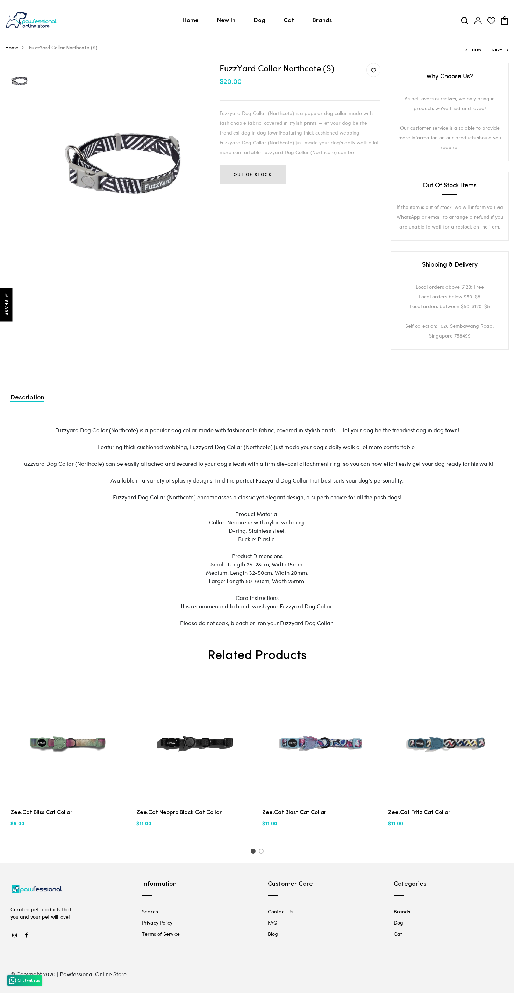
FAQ (272, 922)
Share (6, 308)
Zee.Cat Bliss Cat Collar (41, 813)
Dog (259, 20)
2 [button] (262, 852)
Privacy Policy (157, 922)
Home (190, 20)
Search (150, 911)
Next (497, 50)
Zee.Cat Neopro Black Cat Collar (179, 813)
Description (27, 398)
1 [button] (254, 852)
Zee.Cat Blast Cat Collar (294, 813)
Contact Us (280, 911)
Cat (289, 20)
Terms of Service (161, 933)
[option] (19, 81)
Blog (273, 933)
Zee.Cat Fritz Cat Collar (419, 813)
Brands (322, 20)
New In (226, 20)
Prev (477, 50)
